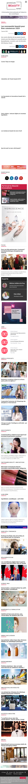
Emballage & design (8, 635)
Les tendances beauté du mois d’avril (11, 131)
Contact (11, 772)
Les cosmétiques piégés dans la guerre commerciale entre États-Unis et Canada (13, 562)
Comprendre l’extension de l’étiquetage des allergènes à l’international (13, 402)
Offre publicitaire (20, 772)
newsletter (9, 773)
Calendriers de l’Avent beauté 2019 (11, 79)
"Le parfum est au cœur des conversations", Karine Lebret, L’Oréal (12, 718)
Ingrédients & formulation (10, 609)
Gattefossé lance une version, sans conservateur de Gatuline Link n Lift (12, 614)
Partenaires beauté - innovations (10, 187)
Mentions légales (18, 773)
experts (5, 279)
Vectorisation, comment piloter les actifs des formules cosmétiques (13, 588)
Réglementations (7, 557)
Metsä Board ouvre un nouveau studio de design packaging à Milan (13, 744)
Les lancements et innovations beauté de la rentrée (13, 97)
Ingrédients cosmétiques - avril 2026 (12, 499)
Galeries (3, 22)
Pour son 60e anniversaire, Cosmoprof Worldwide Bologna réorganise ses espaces (12, 251)
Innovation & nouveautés (10, 687)
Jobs (2, 327)
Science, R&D (5, 583)
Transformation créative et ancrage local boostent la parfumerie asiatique (13, 435)
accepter (23, 778)
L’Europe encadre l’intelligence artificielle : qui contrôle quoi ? (14, 423)
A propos (4, 772)
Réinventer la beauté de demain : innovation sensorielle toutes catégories (13, 467)
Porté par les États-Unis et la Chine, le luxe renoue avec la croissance (12, 536)
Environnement (6, 661)
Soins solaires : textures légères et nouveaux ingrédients (13, 114)
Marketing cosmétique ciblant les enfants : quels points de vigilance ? (13, 380)
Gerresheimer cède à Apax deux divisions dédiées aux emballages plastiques (13, 640)
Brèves (3, 739)
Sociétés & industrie (8, 713)
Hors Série (4, 494)
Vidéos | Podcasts (7, 358)
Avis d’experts (6, 430)
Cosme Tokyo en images (8, 61)
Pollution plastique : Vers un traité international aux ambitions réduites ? (12, 666)
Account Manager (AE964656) (17, 341)
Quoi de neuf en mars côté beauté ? (11, 148)
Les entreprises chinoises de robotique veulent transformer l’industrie (13, 692)
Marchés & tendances (8, 531)
